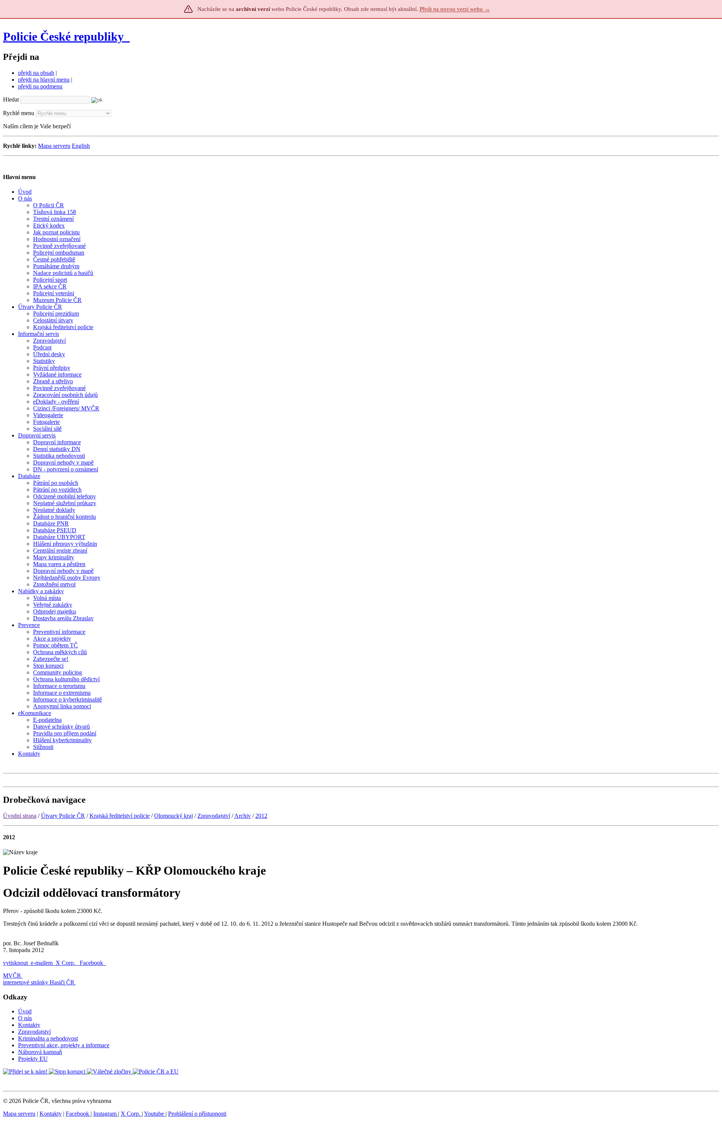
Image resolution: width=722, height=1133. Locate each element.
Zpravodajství (213, 816)
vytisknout (15, 963)
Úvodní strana (19, 816)
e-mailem (42, 963)
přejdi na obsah (36, 73)
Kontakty (29, 1025)
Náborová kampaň (40, 1052)
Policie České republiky (63, 36)
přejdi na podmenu (40, 86)
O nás (25, 1018)
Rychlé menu (18, 113)
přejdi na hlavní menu (44, 79)
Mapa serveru (54, 146)
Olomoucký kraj (173, 816)
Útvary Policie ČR (63, 816)
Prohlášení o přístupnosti (197, 1113)
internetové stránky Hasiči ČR (38, 982)
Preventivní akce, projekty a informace (63, 1045)
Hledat (11, 99)
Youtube (154, 1113)
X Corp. (66, 963)
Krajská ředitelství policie (119, 816)
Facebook (92, 963)
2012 (261, 816)
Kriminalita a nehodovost (48, 1038)
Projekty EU (33, 1059)
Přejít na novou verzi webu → (455, 9)
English (81, 146)
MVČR (12, 975)
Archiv (242, 816)
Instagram (105, 1113)
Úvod (25, 1011)
